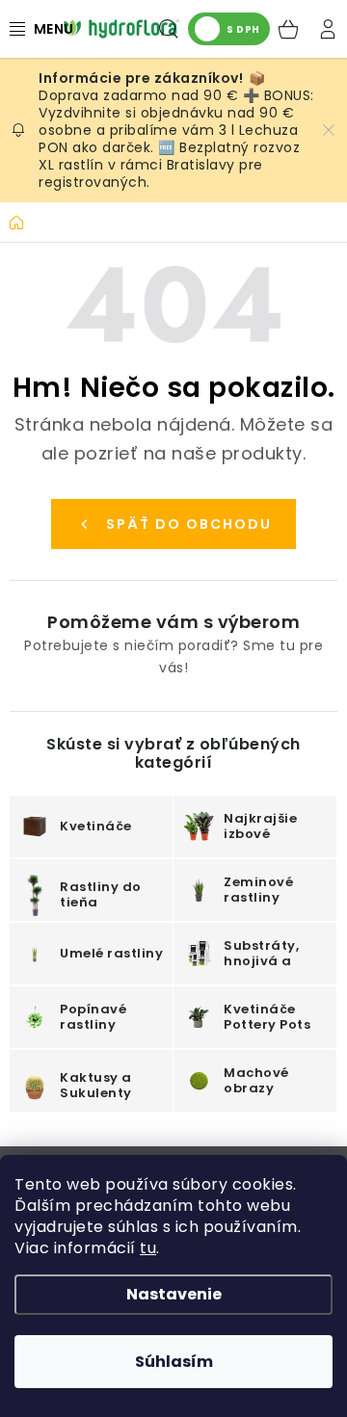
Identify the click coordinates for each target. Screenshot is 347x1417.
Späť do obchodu (189, 524)
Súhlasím (174, 1362)
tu (148, 1248)
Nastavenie (174, 1294)
